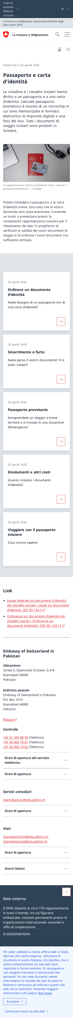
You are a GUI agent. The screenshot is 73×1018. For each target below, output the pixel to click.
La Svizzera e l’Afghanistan (30, 35)
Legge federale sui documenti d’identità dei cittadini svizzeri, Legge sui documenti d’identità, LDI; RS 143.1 (38, 605)
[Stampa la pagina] (59, 49)
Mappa (8, 719)
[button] (66, 892)
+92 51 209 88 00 (15, 737)
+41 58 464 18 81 (15, 742)
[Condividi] (68, 49)
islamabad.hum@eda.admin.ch (25, 837)
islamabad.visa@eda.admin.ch (25, 841)
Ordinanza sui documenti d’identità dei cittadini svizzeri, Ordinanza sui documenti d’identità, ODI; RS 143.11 (36, 621)
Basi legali (45, 993)
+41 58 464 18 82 (15, 747)
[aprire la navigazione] (67, 34)
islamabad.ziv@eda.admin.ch (24, 800)
